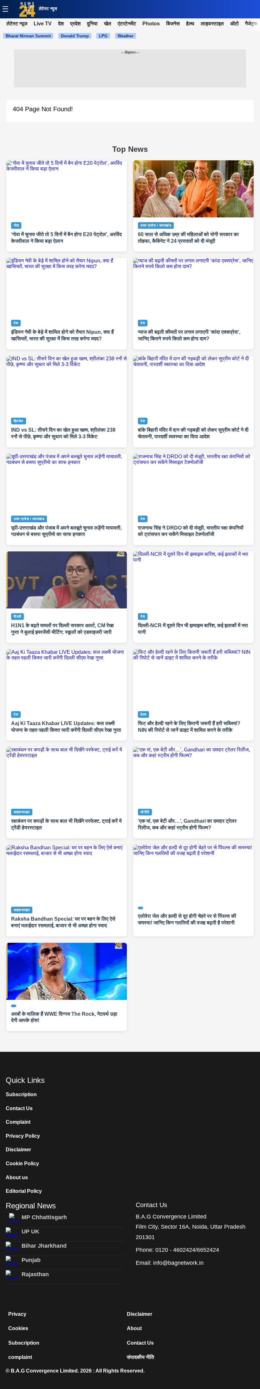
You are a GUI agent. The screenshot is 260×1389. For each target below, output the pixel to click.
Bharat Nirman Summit (28, 36)
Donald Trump (75, 36)
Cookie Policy (22, 1163)
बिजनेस (173, 23)
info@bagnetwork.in (178, 1263)
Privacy (17, 1314)
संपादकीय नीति (140, 1357)
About (134, 1328)
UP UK (30, 1231)
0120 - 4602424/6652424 (187, 1250)
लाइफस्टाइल (212, 23)
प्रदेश (75, 23)
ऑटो (234, 23)
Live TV (30, 9)
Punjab (31, 1260)
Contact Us (19, 1108)
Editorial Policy (24, 1191)
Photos (151, 23)
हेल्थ (190, 23)
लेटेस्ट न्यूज (48, 8)
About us (17, 1177)
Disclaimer (18, 1149)
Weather (125, 36)
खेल (107, 23)
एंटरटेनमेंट (127, 23)
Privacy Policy (23, 1136)
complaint (20, 1357)
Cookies (18, 1328)
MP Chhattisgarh (44, 1217)
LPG (103, 36)
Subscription (21, 1094)
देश (61, 23)
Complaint (18, 1122)
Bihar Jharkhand (44, 1246)
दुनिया (92, 23)
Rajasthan (35, 1274)
